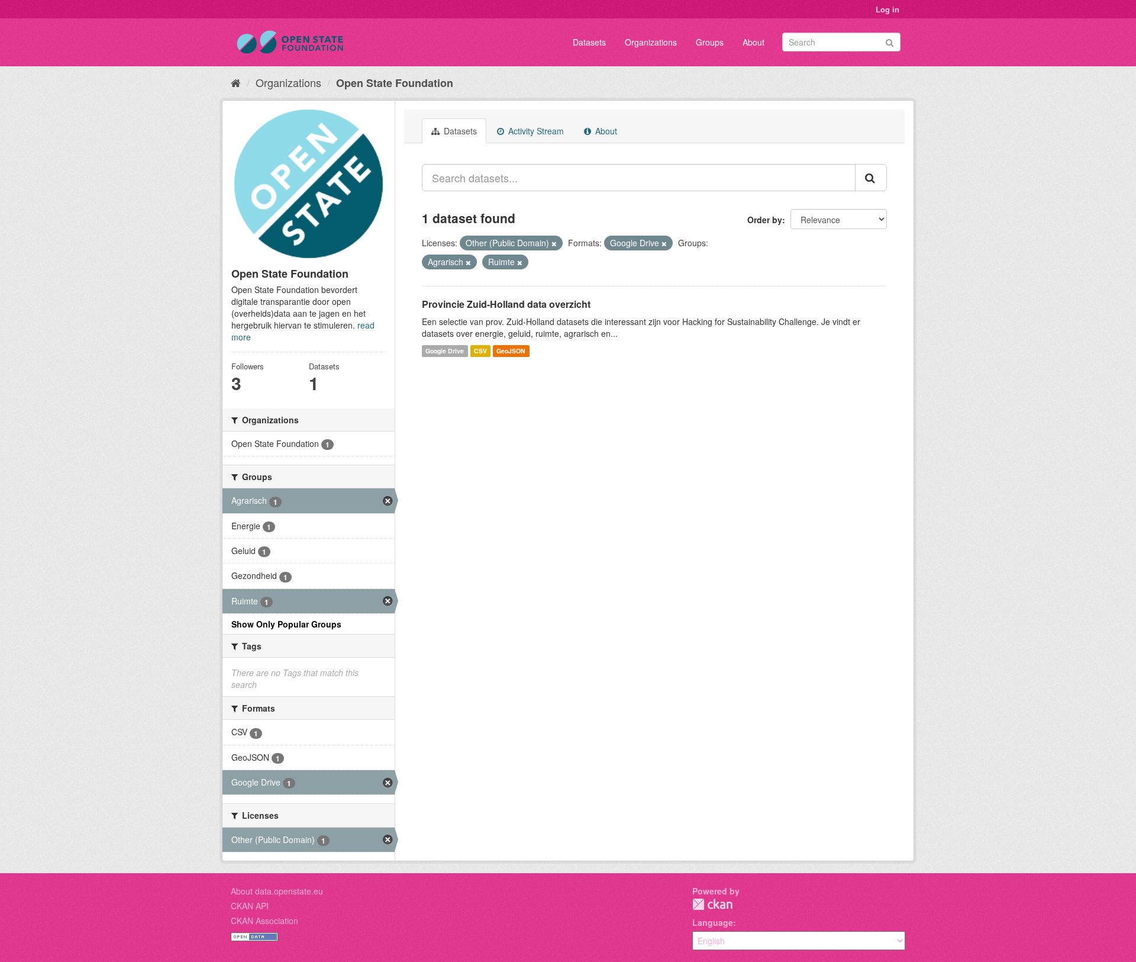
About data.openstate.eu (277, 891)
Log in (887, 9)
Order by (764, 220)
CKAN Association (264, 920)
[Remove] (554, 243)
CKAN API (250, 906)
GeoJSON (510, 350)
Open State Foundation (394, 83)
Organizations (651, 42)
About (753, 42)
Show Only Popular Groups (286, 624)
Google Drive (444, 350)
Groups (710, 42)
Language (712, 922)
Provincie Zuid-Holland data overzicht (506, 304)
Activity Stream (535, 131)
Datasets (589, 42)
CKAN (712, 904)
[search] (871, 177)
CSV (480, 350)
